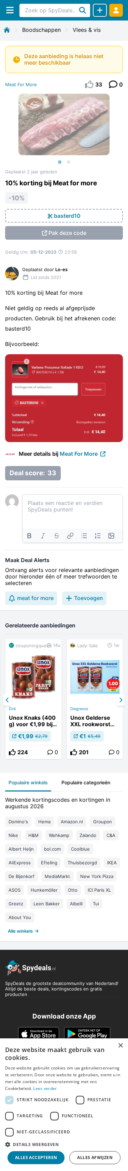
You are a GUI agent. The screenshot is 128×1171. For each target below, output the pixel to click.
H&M (33, 835)
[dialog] (64, 1104)
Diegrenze (79, 708)
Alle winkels (20, 931)
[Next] (120, 700)
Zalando (88, 835)
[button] (64, 1144)
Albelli (76, 903)
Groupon (102, 821)
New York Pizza (96, 876)
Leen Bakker (46, 903)
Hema (44, 821)
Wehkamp (59, 835)
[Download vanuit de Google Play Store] (87, 1034)
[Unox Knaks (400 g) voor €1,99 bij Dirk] (33, 699)
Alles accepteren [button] (36, 1157)
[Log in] (116, 10)
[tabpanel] (64, 863)
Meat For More (21, 84)
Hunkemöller (44, 890)
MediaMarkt (57, 876)
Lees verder (45, 1088)
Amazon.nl (72, 821)
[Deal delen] (100, 10)
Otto (72, 890)
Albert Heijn (21, 849)
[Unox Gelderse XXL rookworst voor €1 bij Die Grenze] (95, 699)
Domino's (18, 821)
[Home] (6, 29)
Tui (96, 903)
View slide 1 (59, 162)
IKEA (112, 862)
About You (20, 917)
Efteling (49, 862)
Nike (13, 835)
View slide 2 (68, 162)
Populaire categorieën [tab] (85, 782)
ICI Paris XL (99, 890)
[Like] (12, 752)
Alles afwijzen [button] (95, 1157)
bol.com (52, 849)
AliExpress (20, 862)
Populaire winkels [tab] (28, 782)
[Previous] (7, 700)
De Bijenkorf (21, 876)
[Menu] (9, 10)
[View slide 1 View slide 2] (64, 131)
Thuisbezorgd (82, 862)
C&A (110, 835)
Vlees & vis (87, 29)
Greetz (16, 903)
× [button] (120, 1045)
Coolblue (80, 849)
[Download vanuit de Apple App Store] (38, 1034)
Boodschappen (41, 29)
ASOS (14, 890)
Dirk (12, 708)
